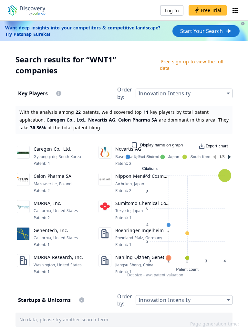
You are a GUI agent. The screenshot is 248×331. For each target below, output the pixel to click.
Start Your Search (201, 31)
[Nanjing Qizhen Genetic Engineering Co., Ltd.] (104, 264)
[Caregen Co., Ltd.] (23, 156)
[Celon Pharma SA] (23, 183)
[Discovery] (27, 10)
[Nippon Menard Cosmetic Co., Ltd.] (104, 183)
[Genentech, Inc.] (23, 237)
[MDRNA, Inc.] (23, 210)
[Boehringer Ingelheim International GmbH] (104, 237)
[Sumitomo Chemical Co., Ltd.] (104, 210)
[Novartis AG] (104, 156)
